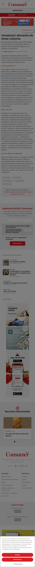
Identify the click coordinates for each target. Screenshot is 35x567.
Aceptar (17, 555)
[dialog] (17, 551)
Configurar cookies (18, 564)
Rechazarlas (17, 559)
